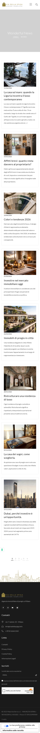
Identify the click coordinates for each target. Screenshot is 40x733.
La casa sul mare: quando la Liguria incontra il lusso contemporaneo (19, 96)
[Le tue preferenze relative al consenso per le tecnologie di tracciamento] (2, 550)
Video (15, 37)
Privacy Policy (7, 649)
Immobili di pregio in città (18, 337)
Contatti (5, 644)
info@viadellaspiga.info (14, 626)
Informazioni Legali (9, 658)
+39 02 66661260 (12, 631)
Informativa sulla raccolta (13, 730)
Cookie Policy (7, 654)
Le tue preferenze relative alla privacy (22, 726)
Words (24, 37)
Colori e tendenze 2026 (17, 219)
